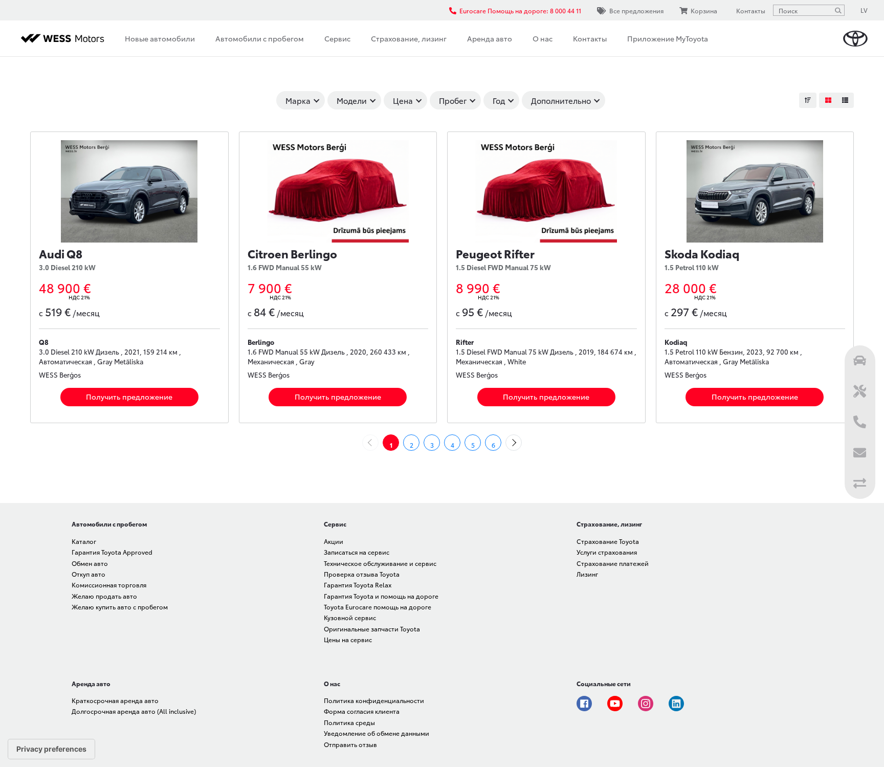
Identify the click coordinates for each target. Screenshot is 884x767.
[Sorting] (807, 100)
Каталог (84, 541)
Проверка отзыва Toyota (362, 573)
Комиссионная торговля (109, 584)
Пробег (453, 100)
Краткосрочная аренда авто (115, 700)
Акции (333, 541)
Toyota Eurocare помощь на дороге (377, 606)
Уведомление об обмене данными (376, 733)
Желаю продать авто (104, 595)
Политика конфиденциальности (374, 700)
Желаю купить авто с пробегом (120, 606)
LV (864, 10)
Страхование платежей (613, 563)
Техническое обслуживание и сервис (380, 563)
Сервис (337, 38)
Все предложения (636, 10)
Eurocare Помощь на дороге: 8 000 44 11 (520, 10)
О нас (542, 38)
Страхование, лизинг (409, 38)
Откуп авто (88, 573)
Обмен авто (90, 563)
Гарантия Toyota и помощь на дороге (381, 595)
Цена (403, 100)
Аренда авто (489, 38)
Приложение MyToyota (667, 38)
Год (499, 100)
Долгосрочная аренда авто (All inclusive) (134, 711)
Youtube (615, 703)
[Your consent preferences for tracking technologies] (51, 749)
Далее (521, 443)
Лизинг (587, 573)
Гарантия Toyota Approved (112, 551)
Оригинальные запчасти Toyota (372, 628)
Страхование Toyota (608, 541)
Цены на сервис (348, 639)
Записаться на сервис (356, 551)
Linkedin (676, 703)
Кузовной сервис (350, 617)
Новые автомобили (160, 38)
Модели (352, 100)
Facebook (584, 703)
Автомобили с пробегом (259, 38)
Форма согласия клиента (362, 711)
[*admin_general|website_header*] (855, 38)
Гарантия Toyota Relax (357, 584)
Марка (298, 100)
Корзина (704, 10)
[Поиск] (838, 10)
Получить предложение (129, 396)
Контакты (590, 38)
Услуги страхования (607, 551)
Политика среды (349, 722)
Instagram (645, 703)
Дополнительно (561, 100)
